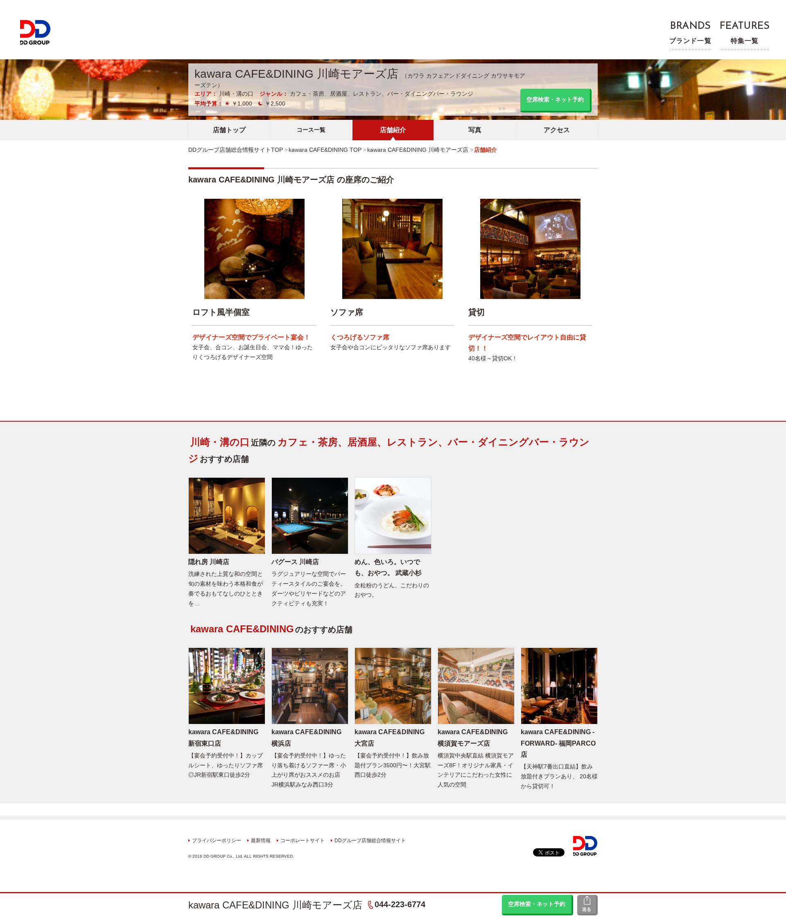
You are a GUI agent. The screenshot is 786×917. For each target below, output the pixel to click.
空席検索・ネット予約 (536, 904)
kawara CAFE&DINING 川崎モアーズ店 (275, 904)
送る (586, 909)
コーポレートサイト (302, 840)
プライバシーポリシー (216, 840)
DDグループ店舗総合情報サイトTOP (235, 149)
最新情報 (261, 840)
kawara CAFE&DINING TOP (325, 149)
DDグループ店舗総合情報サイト (370, 840)
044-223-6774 (400, 904)
